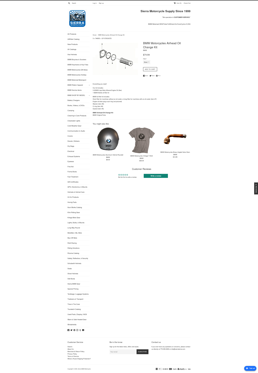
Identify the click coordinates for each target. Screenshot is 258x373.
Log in (95, 3)
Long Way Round (74, 228)
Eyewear (71, 161)
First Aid (70, 166)
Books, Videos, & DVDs (76, 105)
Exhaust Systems (74, 156)
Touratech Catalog (74, 309)
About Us (71, 349)
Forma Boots (72, 171)
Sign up (101, 3)
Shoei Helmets (73, 273)
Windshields (72, 324)
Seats (70, 268)
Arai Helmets (72, 54)
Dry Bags (71, 146)
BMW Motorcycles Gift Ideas (78, 70)
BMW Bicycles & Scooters (77, 59)
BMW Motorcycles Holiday (77, 75)
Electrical (71, 151)
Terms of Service (73, 356)
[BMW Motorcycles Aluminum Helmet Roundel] (108, 140)
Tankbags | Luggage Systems (78, 294)
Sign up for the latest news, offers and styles (124, 347)
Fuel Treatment (73, 177)
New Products (73, 44)
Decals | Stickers (74, 141)
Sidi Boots (71, 279)
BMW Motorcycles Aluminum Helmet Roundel (108, 155)
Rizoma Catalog (73, 253)
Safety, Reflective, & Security (78, 258)
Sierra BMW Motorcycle (84, 369)
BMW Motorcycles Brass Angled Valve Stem (175, 152)
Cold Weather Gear (74, 126)
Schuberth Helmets (74, 263)
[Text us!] (250, 369)
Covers (70, 136)
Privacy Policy (72, 354)
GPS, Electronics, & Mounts (77, 187)
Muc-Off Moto (72, 238)
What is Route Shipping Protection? (79, 359)
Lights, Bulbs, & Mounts (76, 222)
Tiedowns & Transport (75, 299)
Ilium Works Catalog (75, 207)
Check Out (187, 3)
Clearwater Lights (74, 121)
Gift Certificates (73, 182)
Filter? (145, 59)
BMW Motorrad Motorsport (77, 80)
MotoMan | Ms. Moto (75, 233)
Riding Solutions (73, 248)
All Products (72, 34)
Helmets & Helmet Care (76, 192)
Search (70, 347)
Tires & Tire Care (74, 304)
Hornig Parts (72, 202)
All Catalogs (72, 49)
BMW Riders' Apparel (79, 85)
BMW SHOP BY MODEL (79, 95)
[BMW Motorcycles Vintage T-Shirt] (141, 140)
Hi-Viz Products (73, 197)
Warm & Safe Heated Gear (77, 319)
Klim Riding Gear (74, 212)
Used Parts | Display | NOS (77, 314)
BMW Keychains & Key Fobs (78, 64)
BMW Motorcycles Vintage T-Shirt (141, 156)
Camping (71, 110)
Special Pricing (73, 289)
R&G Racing (72, 243)
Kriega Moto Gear (74, 217)
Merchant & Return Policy (76, 351)
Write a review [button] (156, 176)
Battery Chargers (74, 100)
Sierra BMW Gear (74, 284)
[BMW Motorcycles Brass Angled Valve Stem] (175, 138)
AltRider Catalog (73, 39)
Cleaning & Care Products (77, 115)
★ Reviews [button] (256, 188)
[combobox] (82, 3)
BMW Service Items (75, 90)
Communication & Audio (76, 131)
